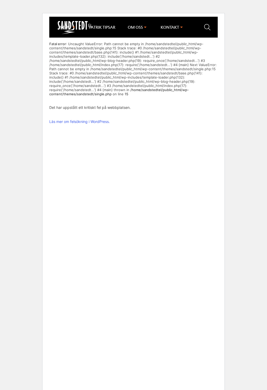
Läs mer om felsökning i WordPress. (79, 121)
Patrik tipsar (102, 27)
